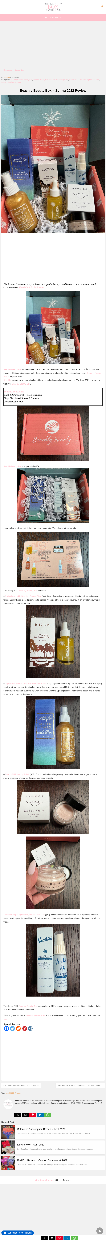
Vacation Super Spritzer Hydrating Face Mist (25, 914)
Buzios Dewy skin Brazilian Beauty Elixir (23, 596)
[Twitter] (12, 1030)
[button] (53, 17)
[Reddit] (18, 1030)
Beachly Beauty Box (24, 80)
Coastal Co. (19, 70)
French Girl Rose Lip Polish (17, 774)
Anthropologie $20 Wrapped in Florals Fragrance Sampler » (80, 1085)
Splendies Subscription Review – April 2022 (41, 1129)
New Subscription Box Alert (89, 80)
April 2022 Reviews (14, 1093)
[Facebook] (6, 1030)
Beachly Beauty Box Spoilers (44, 80)
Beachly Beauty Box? (35, 1015)
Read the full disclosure (31, 287)
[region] (52, 257)
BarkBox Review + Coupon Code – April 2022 (42, 1160)
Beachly (13, 80)
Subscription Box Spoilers (11, 82)
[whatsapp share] (47, 1116)
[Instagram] (30, 1030)
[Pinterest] (24, 1030)
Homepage (7, 70)
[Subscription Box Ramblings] (53, 10)
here (5, 1019)
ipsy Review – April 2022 (30, 1144)
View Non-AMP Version (44, 1180)
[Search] (101, 6)
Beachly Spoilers (62, 80)
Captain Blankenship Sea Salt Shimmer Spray (25, 683)
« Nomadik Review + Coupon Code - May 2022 (21, 1085)
